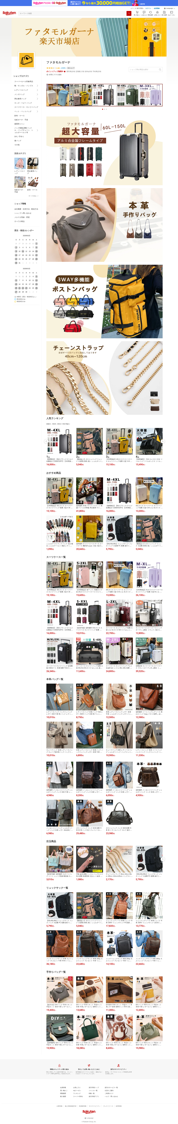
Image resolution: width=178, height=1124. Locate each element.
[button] (169, 8)
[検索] (129, 13)
